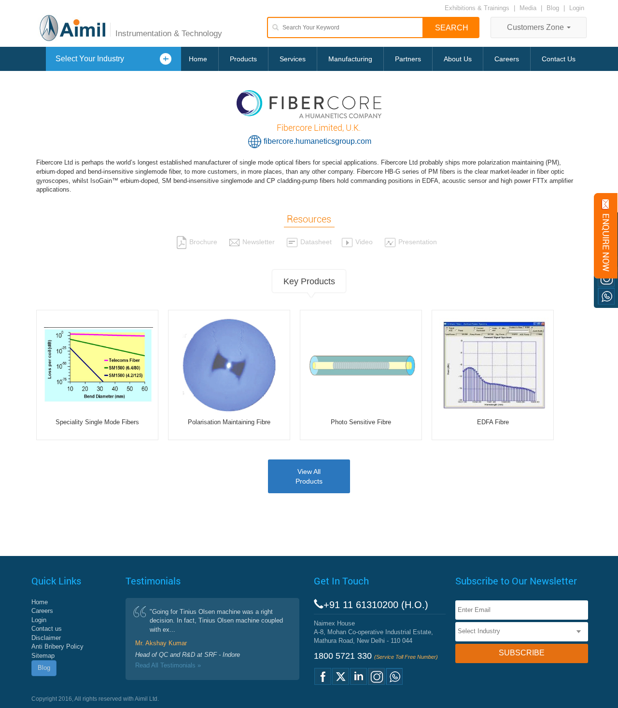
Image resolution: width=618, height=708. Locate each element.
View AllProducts (309, 476)
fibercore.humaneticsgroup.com (317, 141)
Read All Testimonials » (168, 665)
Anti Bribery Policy (57, 646)
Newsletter (258, 242)
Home (198, 59)
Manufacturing (350, 59)
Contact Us (559, 59)
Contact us (46, 628)
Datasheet (316, 242)
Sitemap (43, 655)
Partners (408, 59)
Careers (506, 59)
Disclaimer (46, 637)
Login (576, 8)
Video (364, 242)
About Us (458, 59)
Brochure (203, 242)
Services (293, 59)
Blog (553, 8)
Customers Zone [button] (536, 27)
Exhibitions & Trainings (477, 8)
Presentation (417, 242)
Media (529, 8)
